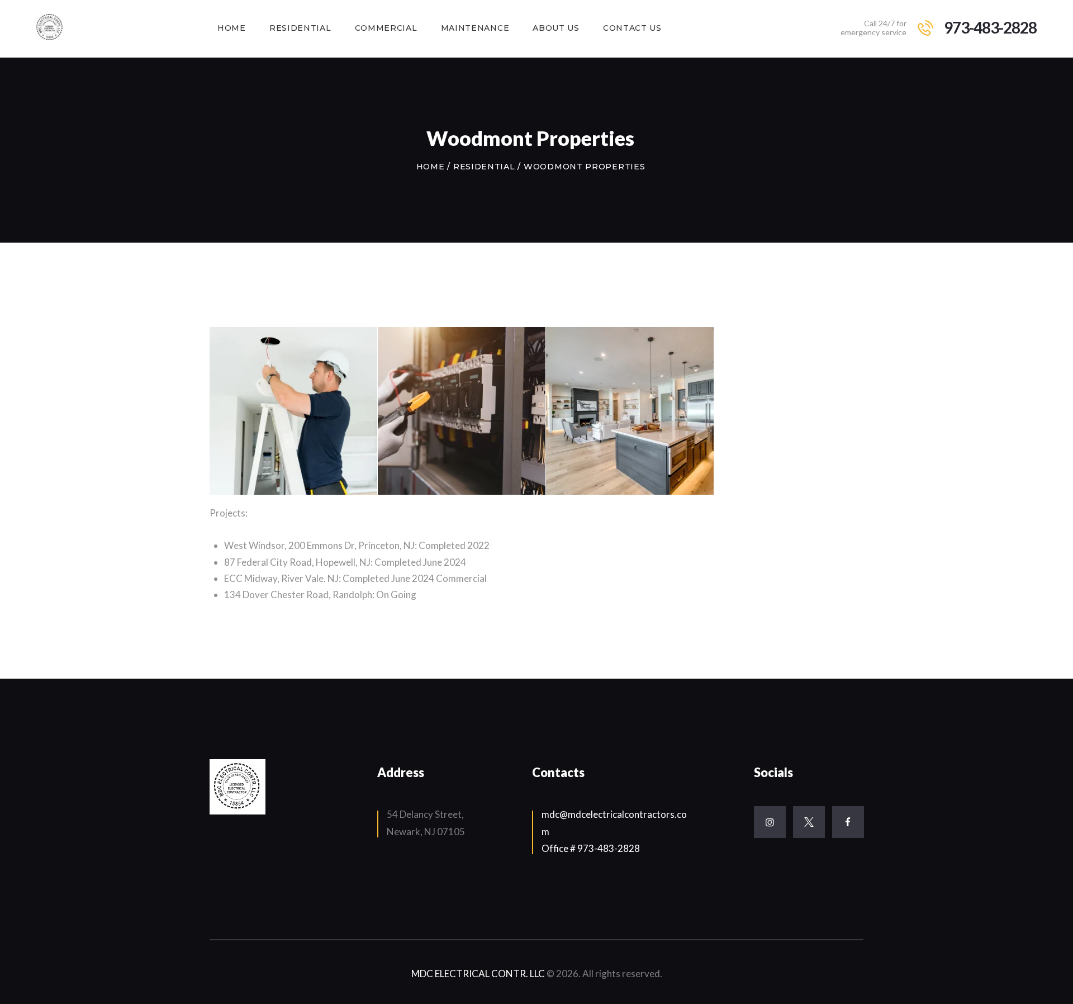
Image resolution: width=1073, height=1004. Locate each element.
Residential (484, 167)
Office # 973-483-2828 (591, 848)
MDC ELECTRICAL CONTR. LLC (479, 973)
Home (430, 167)
